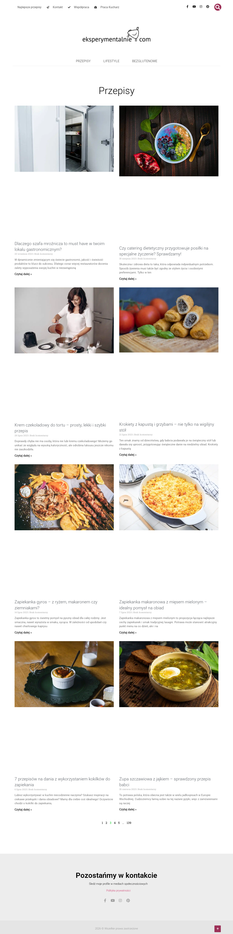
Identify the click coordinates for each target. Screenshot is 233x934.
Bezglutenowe (144, 61)
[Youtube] (194, 6)
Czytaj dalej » (23, 274)
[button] (217, 7)
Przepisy (83, 61)
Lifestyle (111, 61)
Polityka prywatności (118, 890)
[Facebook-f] (187, 6)
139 (129, 823)
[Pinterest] (208, 6)
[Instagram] (201, 6)
